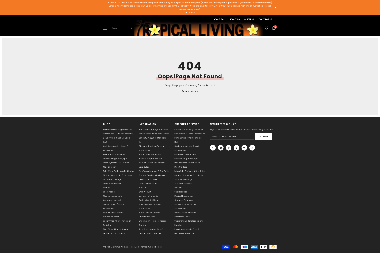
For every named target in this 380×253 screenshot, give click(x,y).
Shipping (249, 19)
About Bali (219, 19)
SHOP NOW (190, 12)
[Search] (122, 28)
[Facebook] (213, 148)
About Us (235, 19)
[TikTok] (236, 148)
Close (275, 7)
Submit (263, 136)
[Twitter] (252, 148)
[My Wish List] (266, 28)
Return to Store (190, 91)
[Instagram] (221, 148)
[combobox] (119, 28)
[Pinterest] (228, 148)
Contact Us (265, 19)
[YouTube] (244, 148)
